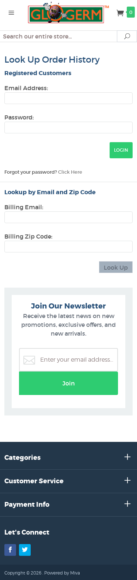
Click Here (70, 172)
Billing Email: (23, 207)
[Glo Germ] (68, 11)
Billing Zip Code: (28, 236)
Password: (19, 117)
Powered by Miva (62, 573)
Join (68, 383)
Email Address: (26, 88)
